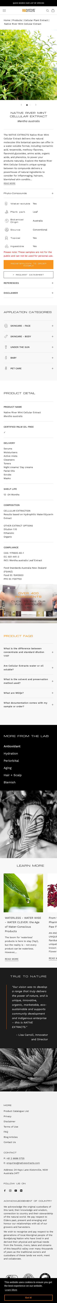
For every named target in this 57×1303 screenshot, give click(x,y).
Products (17, 20)
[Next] (35, 105)
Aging (8, 768)
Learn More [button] (11, 1290)
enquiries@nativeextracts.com (23, 1163)
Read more (9, 183)
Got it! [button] (28, 1297)
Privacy (7, 1116)
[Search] (47, 10)
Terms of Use (11, 1126)
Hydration (11, 753)
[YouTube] (16, 1190)
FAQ (6, 1131)
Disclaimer (11, 293)
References (11, 283)
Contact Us (10, 1142)
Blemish (10, 782)
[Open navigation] (4, 10)
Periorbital (11, 760)
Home (7, 20)
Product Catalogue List (16, 1111)
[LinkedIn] (21, 1190)
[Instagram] (10, 1190)
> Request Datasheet (28, 275)
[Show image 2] (30, 105)
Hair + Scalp (13, 775)
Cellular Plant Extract (36, 20)
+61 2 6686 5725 (15, 1158)
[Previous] (21, 105)
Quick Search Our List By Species (28, 3)
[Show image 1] (27, 105)
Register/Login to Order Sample (28, 264)
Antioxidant (12, 746)
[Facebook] (5, 1190)
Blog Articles (11, 1137)
